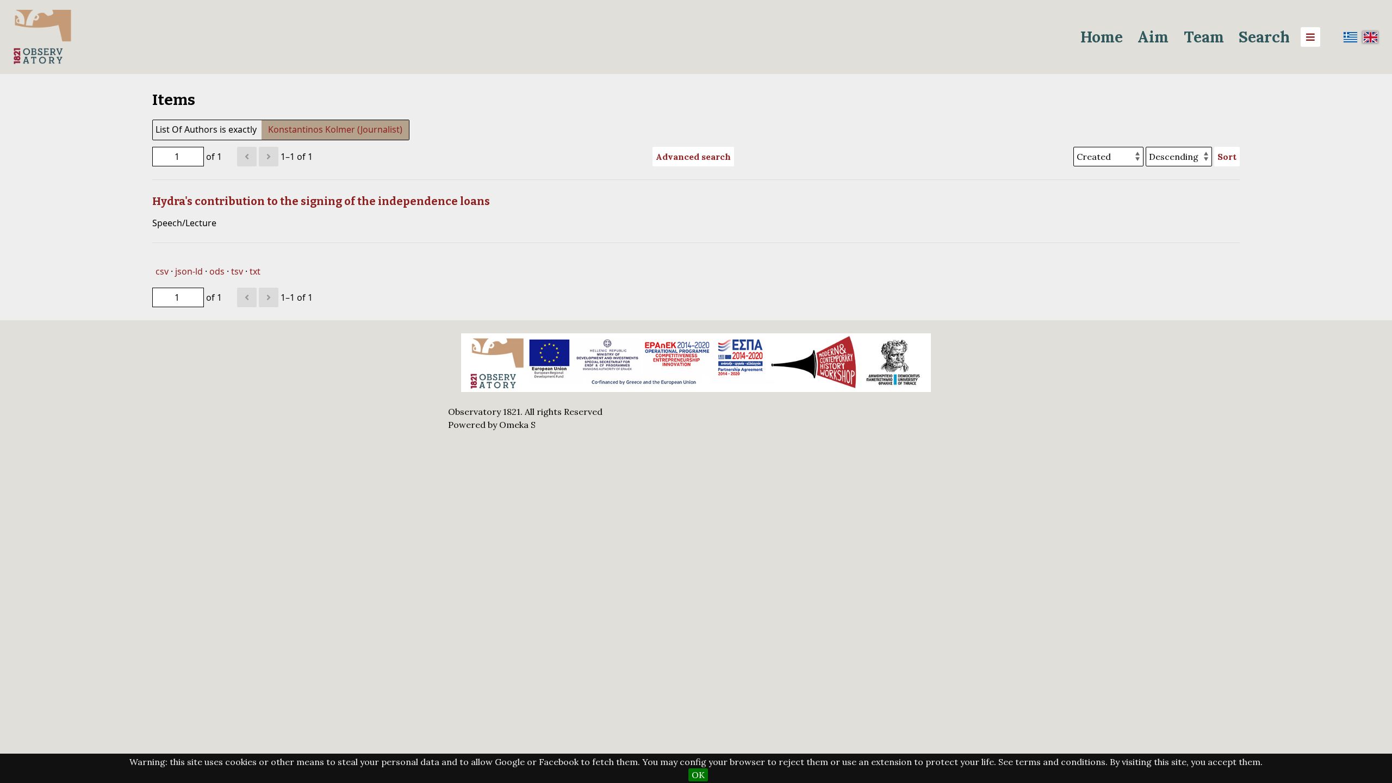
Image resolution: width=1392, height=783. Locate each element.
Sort (1226, 156)
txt (255, 271)
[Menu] (1310, 37)
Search (1264, 37)
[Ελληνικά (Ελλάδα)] (1350, 37)
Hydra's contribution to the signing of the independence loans (321, 201)
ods (217, 271)
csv (162, 271)
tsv (237, 271)
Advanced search (693, 156)
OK (698, 774)
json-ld (189, 271)
